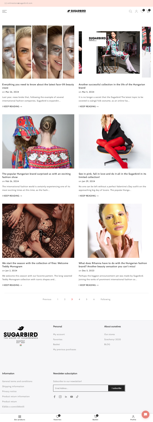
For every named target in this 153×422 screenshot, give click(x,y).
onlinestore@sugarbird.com (19, 3)
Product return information (16, 396)
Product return (9, 401)
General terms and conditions (17, 381)
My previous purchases (64, 349)
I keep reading (11, 106)
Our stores (109, 334)
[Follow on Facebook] (54, 397)
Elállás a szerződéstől (13, 406)
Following (105, 299)
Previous (47, 299)
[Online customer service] (145, 414)
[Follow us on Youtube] (71, 397)
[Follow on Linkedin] (66, 397)
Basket (56, 344)
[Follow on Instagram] (60, 397)
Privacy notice (9, 391)
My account (59, 334)
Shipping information (13, 386)
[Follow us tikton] (77, 397)
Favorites (57, 339)
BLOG (107, 344)
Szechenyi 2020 (112, 339)
